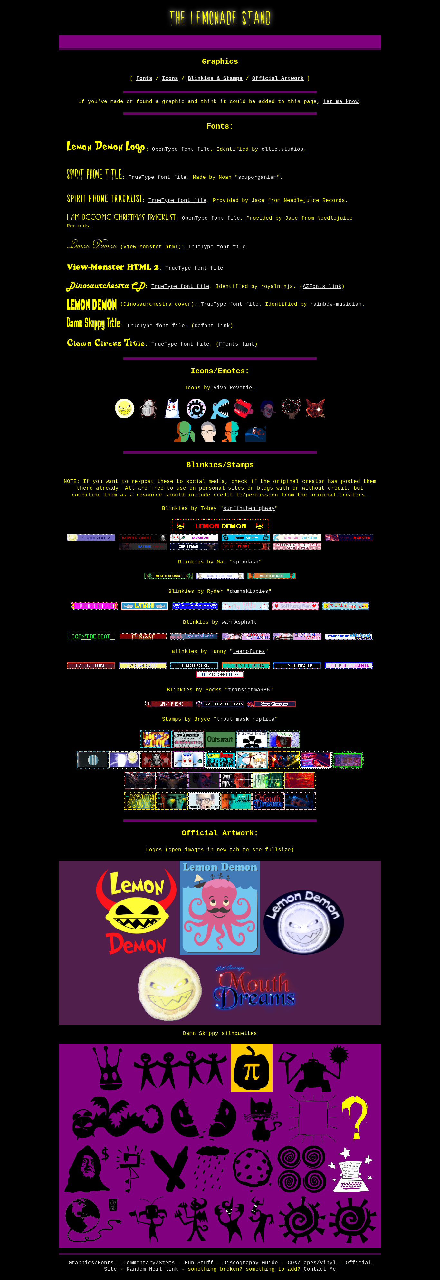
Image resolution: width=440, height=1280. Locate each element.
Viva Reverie (233, 388)
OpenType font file (181, 149)
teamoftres (249, 652)
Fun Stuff (199, 1263)
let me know (341, 102)
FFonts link (236, 344)
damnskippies (249, 591)
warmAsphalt (239, 622)
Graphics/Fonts (91, 1263)
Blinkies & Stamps (215, 79)
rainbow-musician (336, 304)
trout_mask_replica (246, 719)
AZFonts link (322, 287)
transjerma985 (249, 690)
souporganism (257, 177)
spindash (246, 562)
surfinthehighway (249, 509)
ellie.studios (282, 149)
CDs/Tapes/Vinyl (312, 1263)
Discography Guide (250, 1263)
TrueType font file (158, 177)
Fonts (144, 79)
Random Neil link (152, 1269)
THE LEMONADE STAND (220, 17)
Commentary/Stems (149, 1263)
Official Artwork (278, 79)
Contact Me (320, 1269)
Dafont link (212, 326)
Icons (170, 79)
